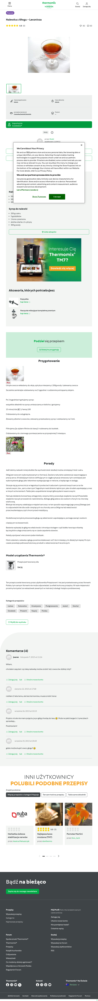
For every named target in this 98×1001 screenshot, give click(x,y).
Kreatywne (36, 606)
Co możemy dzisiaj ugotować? (19, 962)
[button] (9, 5)
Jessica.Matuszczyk (21, 841)
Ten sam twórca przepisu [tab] (53, 795)
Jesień (65, 606)
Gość (52, 139)
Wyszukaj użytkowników (61, 947)
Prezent (23, 611)
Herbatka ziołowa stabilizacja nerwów (17, 836)
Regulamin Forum (13, 970)
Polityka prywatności (58, 996)
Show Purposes (39, 197)
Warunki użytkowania (39, 996)
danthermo (47, 841)
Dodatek (11, 611)
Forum (9, 935)
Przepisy (10, 910)
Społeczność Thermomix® (17, 939)
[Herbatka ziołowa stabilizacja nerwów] (19, 814)
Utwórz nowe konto (59, 921)
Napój (34, 611)
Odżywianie (11, 954)
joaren (16, 657)
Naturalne (22, 606)
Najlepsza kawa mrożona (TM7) (44, 836)
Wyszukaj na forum (59, 943)
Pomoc (87, 996)
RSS (52, 950)
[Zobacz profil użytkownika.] (40, 141)
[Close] (81, 145)
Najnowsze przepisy (14, 922)
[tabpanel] (49, 831)
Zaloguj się (55, 917)
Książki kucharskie (14, 950)
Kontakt (25, 996)
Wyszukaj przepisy (14, 914)
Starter (76, 606)
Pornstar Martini (75, 834)
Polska (44, 611)
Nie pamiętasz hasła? (60, 925)
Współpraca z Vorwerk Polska (18, 966)
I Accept (57, 197)
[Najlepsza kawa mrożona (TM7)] (49, 814)
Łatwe (10, 606)
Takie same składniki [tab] (77, 795)
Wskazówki (11, 958)
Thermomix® (11, 943)
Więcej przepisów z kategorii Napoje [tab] (23, 795)
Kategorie (10, 918)
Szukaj (54, 935)
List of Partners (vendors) (27, 190)
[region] (49, 172)
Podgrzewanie (52, 606)
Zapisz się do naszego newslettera (22, 891)
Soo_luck (76, 838)
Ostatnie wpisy (57, 928)
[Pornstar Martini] (78, 814)
